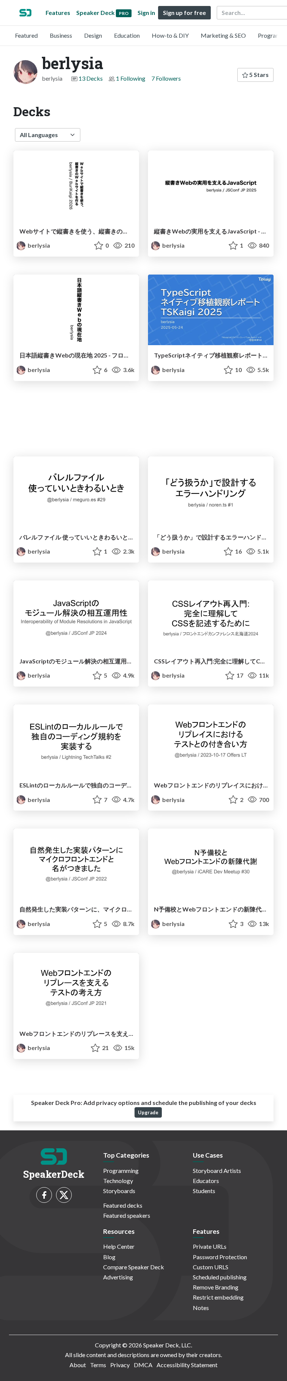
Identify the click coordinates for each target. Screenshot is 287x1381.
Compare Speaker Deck (133, 1266)
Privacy (120, 1364)
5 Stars (258, 74)
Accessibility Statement (187, 1364)
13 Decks (90, 78)
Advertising (118, 1277)
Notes (201, 1307)
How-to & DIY (170, 35)
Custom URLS (210, 1266)
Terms (98, 1364)
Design (93, 35)
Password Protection (220, 1256)
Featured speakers (126, 1215)
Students (204, 1190)
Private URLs (209, 1246)
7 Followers (166, 78)
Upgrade (148, 1112)
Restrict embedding (218, 1297)
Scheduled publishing (220, 1277)
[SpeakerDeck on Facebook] (44, 1195)
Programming (121, 1170)
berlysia (38, 245)
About (78, 1364)
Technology (118, 1180)
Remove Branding (215, 1287)
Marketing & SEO (223, 35)
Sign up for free (184, 12)
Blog (109, 1256)
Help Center (119, 1246)
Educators (206, 1180)
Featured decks (122, 1205)
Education (127, 35)
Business (61, 35)
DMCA (143, 1364)
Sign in (146, 12)
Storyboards (119, 1190)
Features (58, 12)
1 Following (130, 78)
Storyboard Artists (217, 1170)
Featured (26, 35)
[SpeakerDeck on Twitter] (64, 1195)
